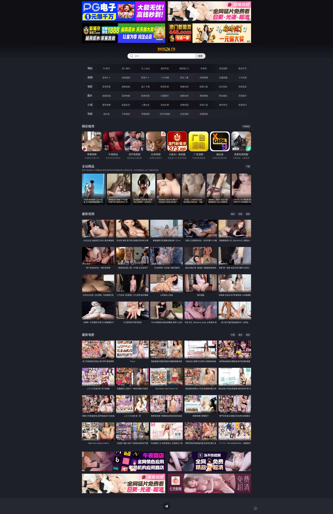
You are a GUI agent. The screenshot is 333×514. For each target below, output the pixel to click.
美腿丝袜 (184, 95)
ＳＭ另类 (242, 77)
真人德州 (126, 68)
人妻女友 (145, 104)
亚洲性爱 (106, 86)
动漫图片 (165, 95)
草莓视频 (145, 114)
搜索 (200, 56)
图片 (90, 95)
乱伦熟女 (223, 86)
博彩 (90, 68)
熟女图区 (223, 95)
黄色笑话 (223, 104)
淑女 (240, 335)
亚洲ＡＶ (106, 77)
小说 (90, 105)
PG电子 (106, 68)
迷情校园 (184, 104)
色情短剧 (204, 114)
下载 (248, 166)
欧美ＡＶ (145, 77)
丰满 (233, 335)
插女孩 (106, 114)
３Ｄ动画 (165, 77)
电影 (90, 86)
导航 (90, 114)
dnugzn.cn (166, 49)
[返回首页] (255, 508)
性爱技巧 (242, 104)
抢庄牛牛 (242, 68)
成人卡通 (145, 86)
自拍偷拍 (126, 77)
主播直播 (223, 77)
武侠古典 (165, 104)
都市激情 (106, 104)
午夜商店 (126, 114)
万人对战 (145, 68)
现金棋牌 (223, 68)
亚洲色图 (126, 95)
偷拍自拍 (126, 86)
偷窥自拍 (106, 95)
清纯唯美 (204, 95)
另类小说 (204, 104)
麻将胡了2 (184, 68)
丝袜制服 (204, 77)
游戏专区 (165, 68)
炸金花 (204, 68)
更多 (248, 214)
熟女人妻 (184, 77)
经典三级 (204, 86)
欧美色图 (145, 95)
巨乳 (240, 214)
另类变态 (242, 86)
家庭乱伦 (126, 104)
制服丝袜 (184, 86)
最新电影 (88, 334)
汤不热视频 (165, 114)
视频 (90, 77)
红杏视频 (184, 114)
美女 (233, 214)
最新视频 (88, 214)
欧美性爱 (165, 86)
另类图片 (242, 95)
